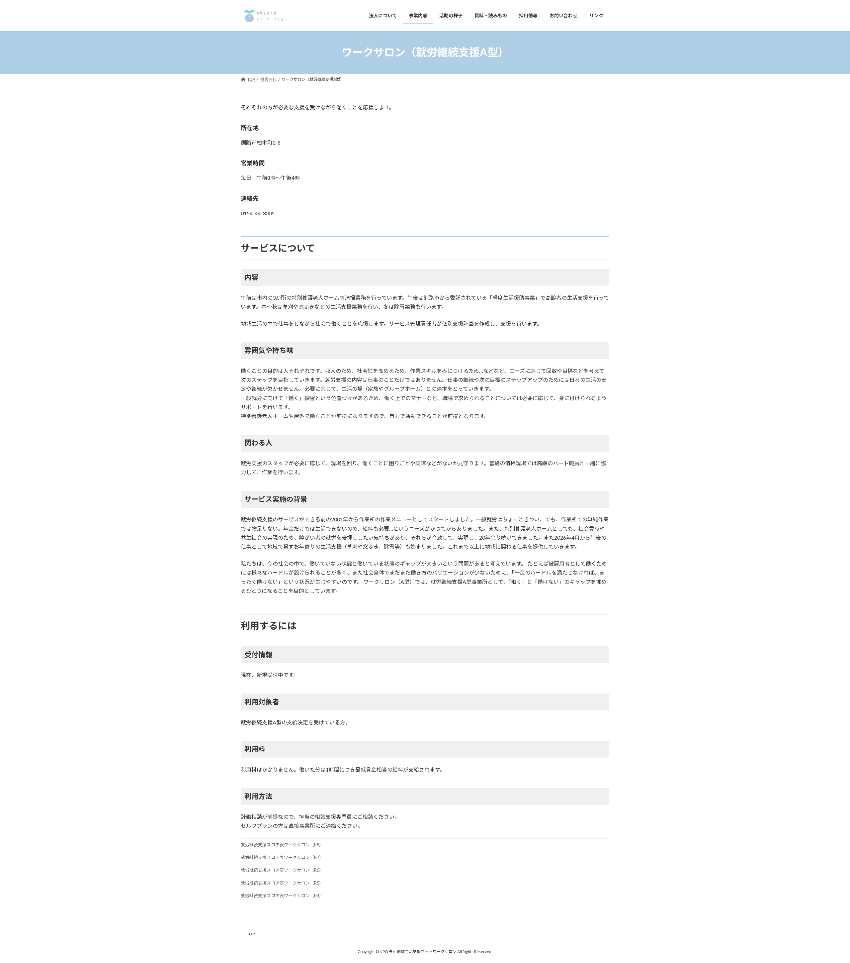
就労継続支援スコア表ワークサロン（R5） (282, 883)
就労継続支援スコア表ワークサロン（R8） (282, 844)
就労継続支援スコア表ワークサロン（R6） (282, 870)
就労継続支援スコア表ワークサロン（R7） (282, 857)
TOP (251, 933)
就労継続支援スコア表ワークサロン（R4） (282, 895)
